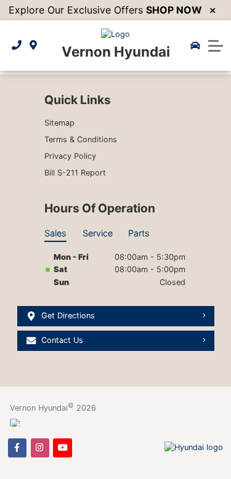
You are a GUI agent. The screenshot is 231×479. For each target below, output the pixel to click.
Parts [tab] (139, 233)
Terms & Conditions (80, 139)
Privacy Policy (70, 156)
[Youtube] (62, 447)
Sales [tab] (55, 233)
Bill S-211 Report (75, 172)
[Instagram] (40, 447)
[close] (212, 10)
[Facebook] (17, 447)
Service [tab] (98, 233)
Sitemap (59, 122)
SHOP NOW (174, 10)
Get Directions (68, 315)
